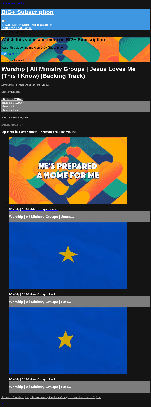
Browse (6, 24)
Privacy (44, 397)
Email (20, 99)
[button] (3, 21)
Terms (36, 397)
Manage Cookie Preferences (76, 397)
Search (17, 24)
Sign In (27, 28)
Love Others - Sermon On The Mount (21, 84)
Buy (4, 53)
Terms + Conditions (12, 397)
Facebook (7, 99)
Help (28, 397)
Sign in (47, 24)
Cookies (54, 397)
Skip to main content (13, 3)
